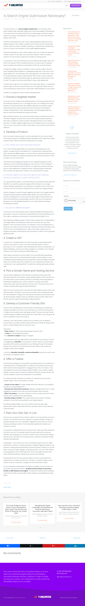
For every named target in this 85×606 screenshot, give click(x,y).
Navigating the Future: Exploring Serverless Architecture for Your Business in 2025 (74, 98)
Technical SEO (32, 19)
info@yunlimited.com (74, 1)
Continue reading (15, 522)
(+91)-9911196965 (56, 1)
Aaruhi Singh (7, 487)
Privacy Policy (63, 597)
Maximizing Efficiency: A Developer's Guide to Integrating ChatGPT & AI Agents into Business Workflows (74, 110)
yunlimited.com (11, 597)
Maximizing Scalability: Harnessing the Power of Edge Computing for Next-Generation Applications (74, 87)
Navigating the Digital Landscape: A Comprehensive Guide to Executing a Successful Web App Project (74, 50)
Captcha (66, 196)
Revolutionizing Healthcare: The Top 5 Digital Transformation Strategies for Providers (74, 74)
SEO (27, 19)
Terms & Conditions (72, 597)
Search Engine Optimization (18, 19)
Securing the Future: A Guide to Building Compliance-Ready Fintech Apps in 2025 (74, 63)
